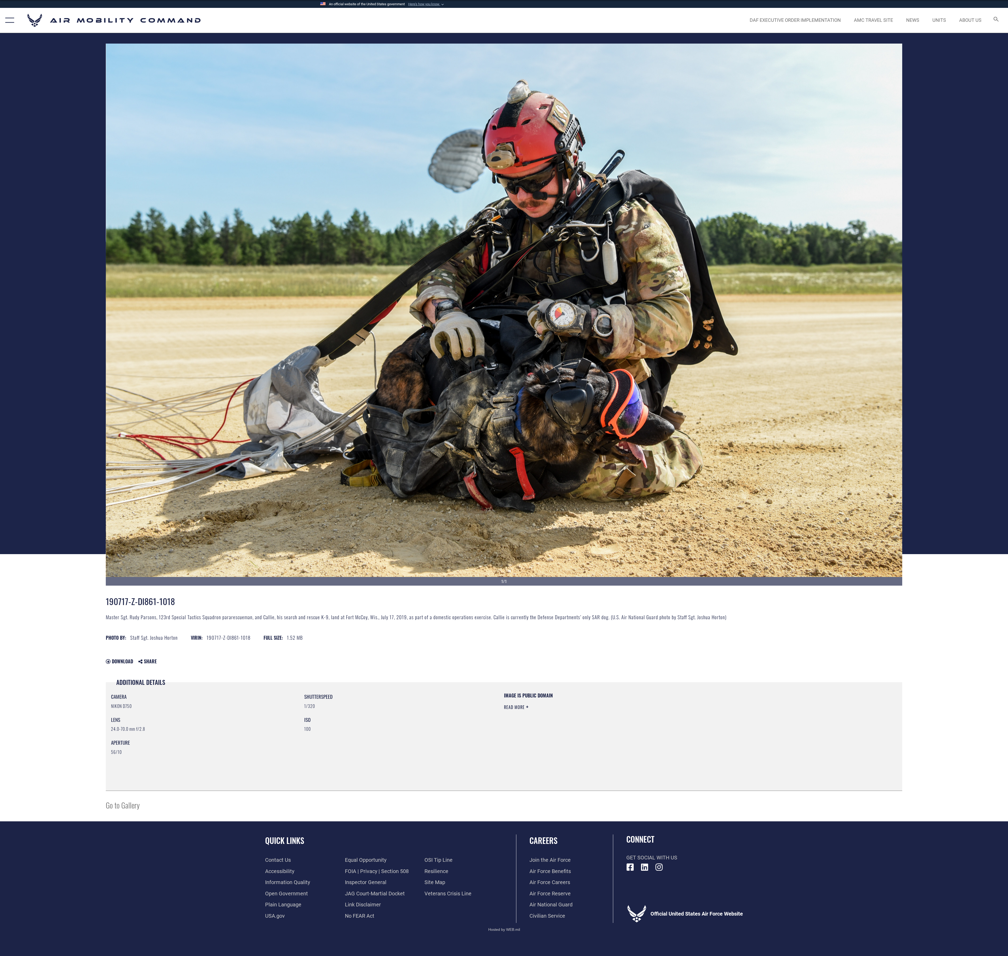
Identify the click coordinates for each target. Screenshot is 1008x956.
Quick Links (284, 840)
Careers (543, 840)
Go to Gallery (123, 805)
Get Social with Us (651, 857)
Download (122, 661)
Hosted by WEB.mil (504, 929)
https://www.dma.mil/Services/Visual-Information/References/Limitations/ (670, 725)
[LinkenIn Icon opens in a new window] (645, 867)
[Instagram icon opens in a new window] (659, 867)
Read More (515, 707)
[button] (426, 4)
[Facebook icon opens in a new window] (630, 867)
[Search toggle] (995, 20)
